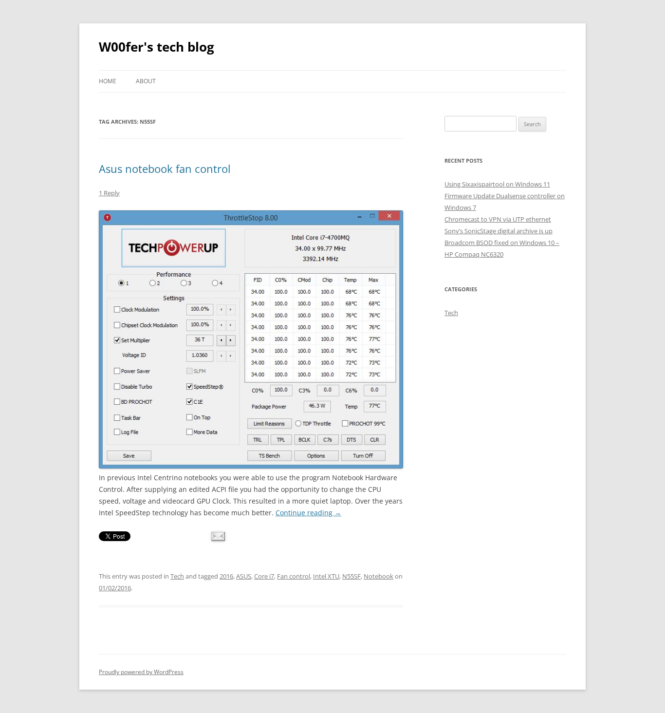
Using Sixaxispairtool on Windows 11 (497, 184)
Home (107, 81)
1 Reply (109, 192)
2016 (226, 576)
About (146, 81)
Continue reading (308, 512)
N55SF (351, 576)
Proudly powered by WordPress (141, 672)
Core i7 (264, 576)
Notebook (378, 576)
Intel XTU (326, 576)
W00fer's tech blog (156, 47)
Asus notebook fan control (165, 168)
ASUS (243, 576)
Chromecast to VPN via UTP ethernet (497, 219)
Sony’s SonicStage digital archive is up (498, 230)
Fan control (293, 576)
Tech (177, 576)
